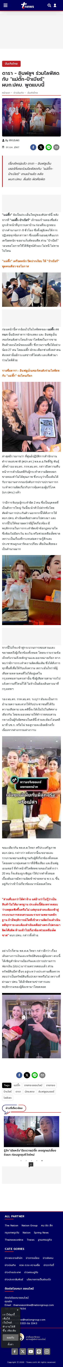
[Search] (50, 5)
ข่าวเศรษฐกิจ (31, 1272)
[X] (22, 1351)
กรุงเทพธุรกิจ (12, 1232)
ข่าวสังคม (48, 1258)
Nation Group (30, 1225)
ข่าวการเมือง (32, 1258)
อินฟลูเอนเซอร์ (46, 1091)
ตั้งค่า (10, 1344)
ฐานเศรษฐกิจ (45, 1240)
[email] (56, 147)
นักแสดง (29, 1091)
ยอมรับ (10, 1337)
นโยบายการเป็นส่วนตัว (39, 1279)
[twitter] (41, 147)
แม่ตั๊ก (17, 1085)
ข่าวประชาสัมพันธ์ (14, 1279)
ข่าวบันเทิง (19, 92)
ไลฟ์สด (8, 1098)
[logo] (25, 5)
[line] (49, 147)
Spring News (41, 1232)
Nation (26, 1232)
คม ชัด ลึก (47, 1225)
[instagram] (47, 1351)
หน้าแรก (6, 92)
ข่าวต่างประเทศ (13, 1272)
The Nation (11, 1225)
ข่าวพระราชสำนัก (13, 1258)
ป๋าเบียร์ (8, 1091)
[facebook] (33, 147)
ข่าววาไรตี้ (49, 1265)
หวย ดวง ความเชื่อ (29, 1265)
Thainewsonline (14, 1240)
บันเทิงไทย (32, 92)
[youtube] (30, 1351)
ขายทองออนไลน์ (33, 1085)
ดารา (18, 1091)
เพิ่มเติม (11, 1330)
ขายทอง (50, 1085)
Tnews (30, 1240)
